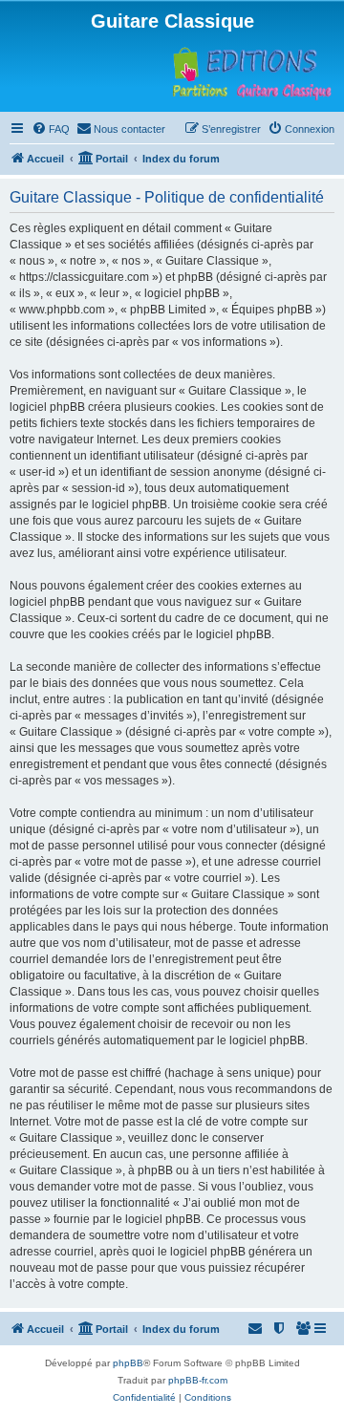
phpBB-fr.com (197, 1380)
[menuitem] (51, 129)
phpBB (128, 1363)
